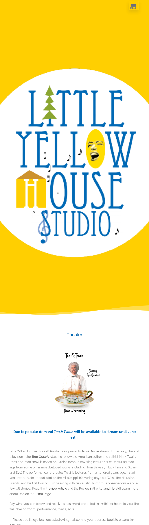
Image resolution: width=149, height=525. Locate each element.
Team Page (43, 494)
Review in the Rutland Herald (99, 488)
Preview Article (56, 488)
